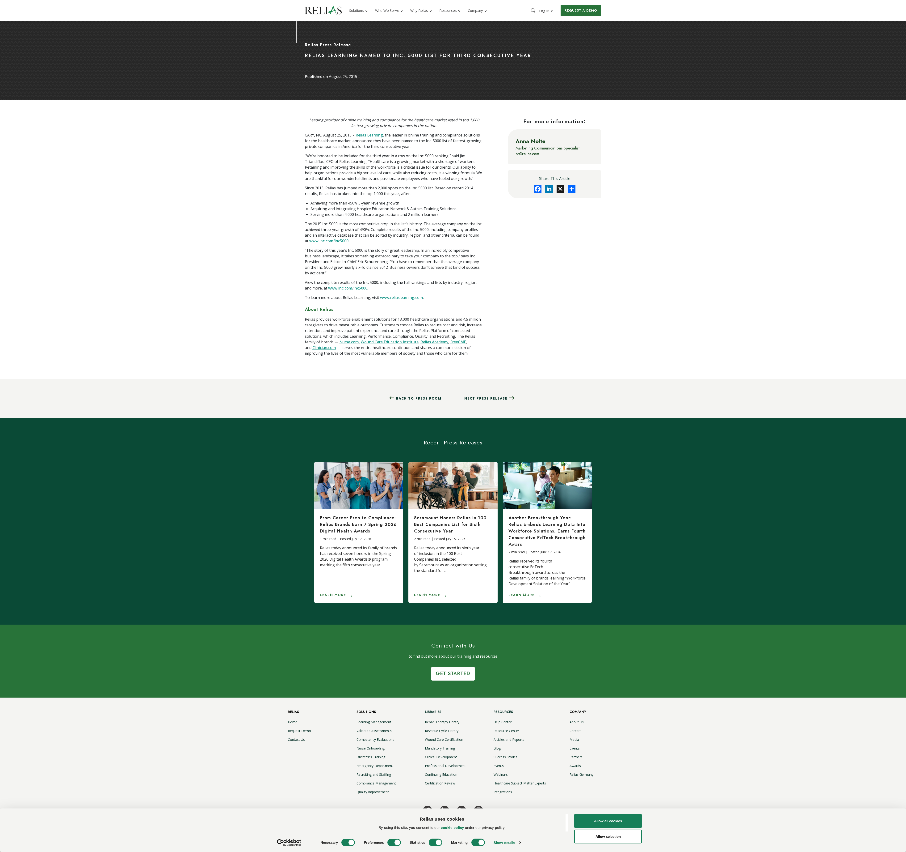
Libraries (433, 711)
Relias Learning (369, 135)
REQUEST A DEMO (581, 10)
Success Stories (505, 757)
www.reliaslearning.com (401, 297)
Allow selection (608, 836)
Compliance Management (376, 783)
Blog (497, 748)
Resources (503, 711)
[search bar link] (533, 10)
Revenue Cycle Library (441, 730)
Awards (575, 765)
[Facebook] (537, 189)
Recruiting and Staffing (374, 774)
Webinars (501, 774)
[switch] (394, 842)
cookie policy (452, 827)
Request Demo (299, 730)
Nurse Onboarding (371, 748)
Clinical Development (441, 757)
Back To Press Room (418, 398)
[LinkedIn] (549, 189)
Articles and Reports (509, 739)
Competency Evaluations (375, 739)
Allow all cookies (608, 821)
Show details (504, 843)
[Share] (571, 189)
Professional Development (445, 765)
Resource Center (506, 730)
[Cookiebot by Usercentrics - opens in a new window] (289, 842)
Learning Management (374, 722)
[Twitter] (560, 189)
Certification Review (440, 783)
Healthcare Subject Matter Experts (520, 783)
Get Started (453, 673)
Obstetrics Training (371, 757)
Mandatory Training (440, 748)
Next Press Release (486, 398)
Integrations (503, 792)
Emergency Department (375, 765)
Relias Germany (581, 774)
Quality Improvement (373, 792)
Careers (575, 730)
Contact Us (296, 739)
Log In (546, 10)
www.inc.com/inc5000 (328, 240)
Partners (576, 757)
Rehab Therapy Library (442, 722)
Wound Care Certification (444, 739)
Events (499, 765)
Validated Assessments (374, 730)
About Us (577, 722)
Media (574, 739)
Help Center (503, 722)
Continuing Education (441, 774)
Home (292, 722)
